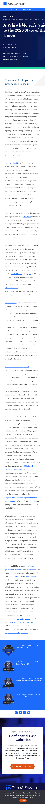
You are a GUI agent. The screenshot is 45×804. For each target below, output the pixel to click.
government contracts (13, 569)
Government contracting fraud (17, 367)
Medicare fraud (11, 163)
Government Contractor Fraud (16, 56)
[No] (42, 797)
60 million (27, 216)
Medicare (29, 566)
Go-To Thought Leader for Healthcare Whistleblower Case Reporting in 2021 (29, 679)
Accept (23, 801)
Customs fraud (10, 302)
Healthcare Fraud (11, 59)
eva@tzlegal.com (23, 618)
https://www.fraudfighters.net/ (16, 633)
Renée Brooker (31, 576)
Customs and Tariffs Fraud (14, 53)
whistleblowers (16, 273)
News (11, 16)
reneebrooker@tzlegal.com (22, 622)
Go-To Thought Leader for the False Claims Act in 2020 (28, 663)
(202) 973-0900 (23, 753)
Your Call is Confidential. (21, 9)
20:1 (18, 155)
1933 (25, 466)
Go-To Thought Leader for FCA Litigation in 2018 (27, 646)
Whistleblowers (11, 288)
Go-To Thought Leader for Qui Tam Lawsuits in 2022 (28, 696)
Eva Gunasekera (16, 576)
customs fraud (30, 569)
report (29, 273)
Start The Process (22, 766)
